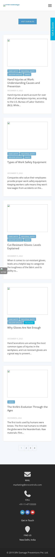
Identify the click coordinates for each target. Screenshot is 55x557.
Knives (27, 75)
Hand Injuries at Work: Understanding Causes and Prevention (23, 83)
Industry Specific (15, 75)
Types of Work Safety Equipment (26, 162)
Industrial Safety (28, 71)
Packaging (29, 323)
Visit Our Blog (27, 21)
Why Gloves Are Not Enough (24, 327)
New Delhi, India (27, 539)
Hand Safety (13, 71)
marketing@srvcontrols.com (27, 484)
